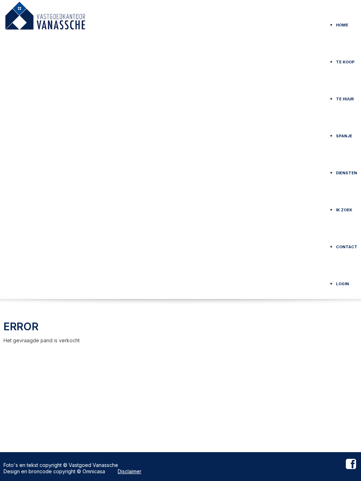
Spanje (344, 133)
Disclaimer (129, 471)
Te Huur (345, 96)
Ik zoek (344, 207)
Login (342, 281)
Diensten (346, 170)
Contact (346, 244)
